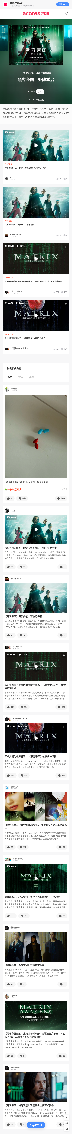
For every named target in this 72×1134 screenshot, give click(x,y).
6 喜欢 (64, 489)
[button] (36, 258)
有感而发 (8, 164)
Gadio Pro (9, 278)
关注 (40, 91)
